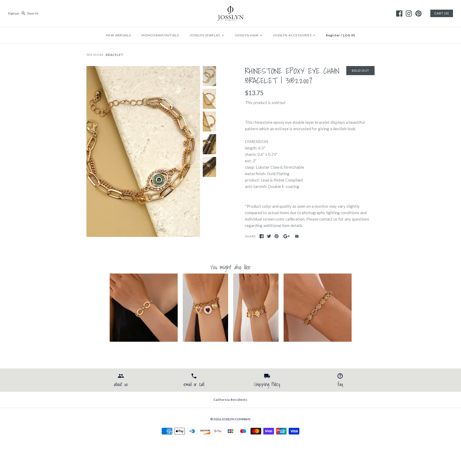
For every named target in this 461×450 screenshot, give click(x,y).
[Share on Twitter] (269, 236)
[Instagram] (409, 13)
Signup (13, 13)
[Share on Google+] (286, 236)
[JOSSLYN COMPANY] (230, 8)
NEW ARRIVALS (118, 35)
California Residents (230, 400)
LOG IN (349, 35)
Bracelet (114, 55)
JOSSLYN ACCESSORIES (294, 35)
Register (333, 35)
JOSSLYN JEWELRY (206, 35)
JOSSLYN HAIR (248, 35)
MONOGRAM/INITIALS (160, 35)
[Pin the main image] (277, 236)
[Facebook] (399, 13)
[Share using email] (297, 236)
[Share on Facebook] (262, 236)
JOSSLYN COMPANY (235, 419)
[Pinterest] (418, 13)
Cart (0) (441, 13)
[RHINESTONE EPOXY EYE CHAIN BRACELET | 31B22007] (143, 69)
